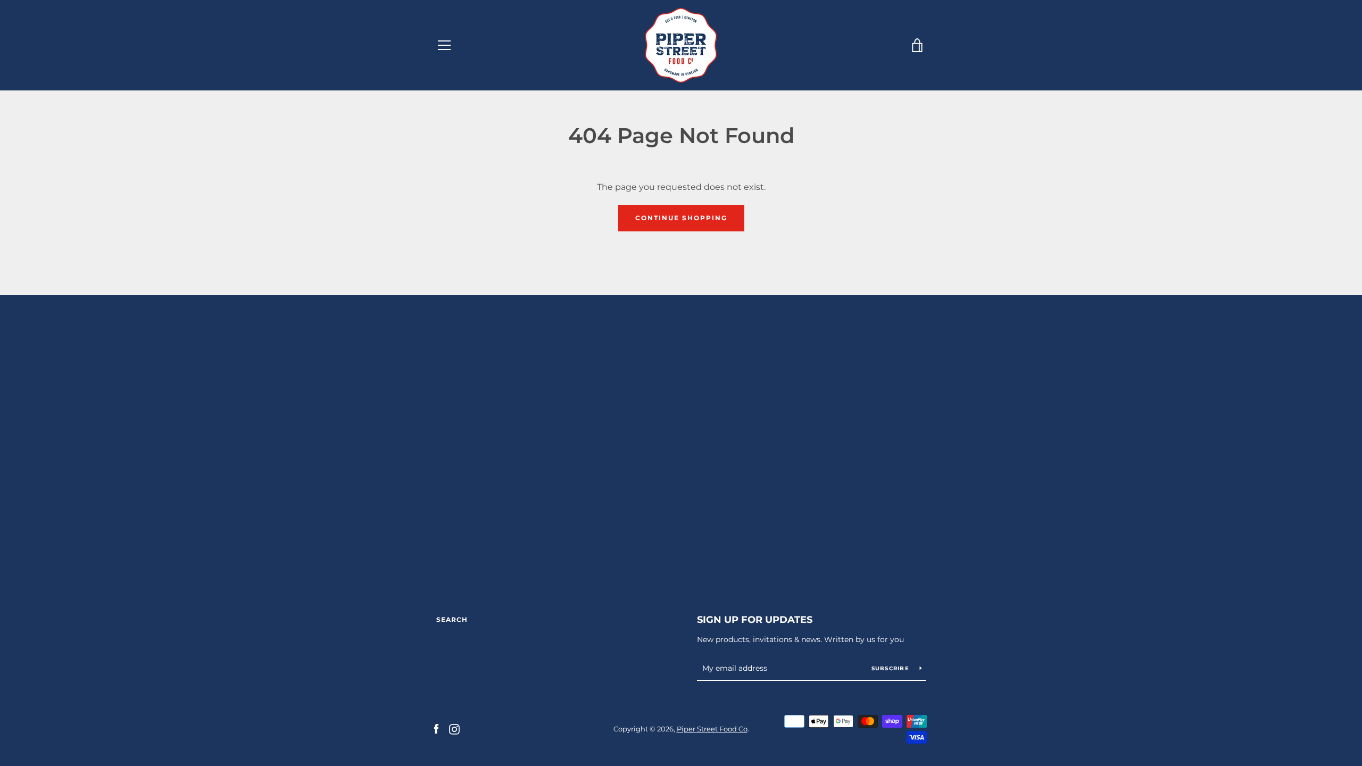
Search (452, 619)
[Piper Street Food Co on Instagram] (454, 728)
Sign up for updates (754, 620)
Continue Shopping (681, 218)
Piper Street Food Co (712, 729)
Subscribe (891, 668)
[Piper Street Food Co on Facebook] (436, 728)
